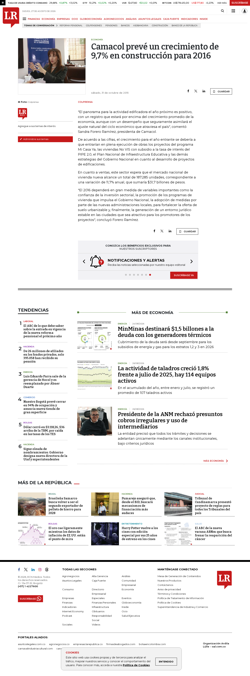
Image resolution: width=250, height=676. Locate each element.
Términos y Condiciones (172, 593)
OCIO (75, 19)
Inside (125, 606)
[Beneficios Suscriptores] (233, 11)
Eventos (126, 598)
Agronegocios (70, 576)
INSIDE (204, 19)
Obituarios (98, 611)
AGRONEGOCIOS (114, 19)
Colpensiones (94, 25)
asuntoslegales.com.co (31, 644)
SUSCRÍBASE (240, 2)
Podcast (67, 615)
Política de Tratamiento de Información (181, 598)
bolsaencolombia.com (152, 644)
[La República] (11, 17)
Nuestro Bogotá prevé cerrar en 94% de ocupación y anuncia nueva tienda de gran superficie (44, 407)
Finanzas (67, 602)
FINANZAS (34, 19)
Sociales (67, 624)
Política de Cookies (136, 665)
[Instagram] (41, 570)
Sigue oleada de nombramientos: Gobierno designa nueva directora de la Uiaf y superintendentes (45, 454)
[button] (83, 261)
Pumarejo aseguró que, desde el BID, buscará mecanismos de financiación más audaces (139, 506)
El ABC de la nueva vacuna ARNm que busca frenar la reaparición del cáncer (213, 533)
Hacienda (28, 346)
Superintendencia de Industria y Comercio (183, 606)
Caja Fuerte (99, 580)
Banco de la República (184, 25)
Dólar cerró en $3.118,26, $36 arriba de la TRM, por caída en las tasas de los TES (44, 430)
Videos (96, 624)
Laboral (28, 321)
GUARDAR (223, 91)
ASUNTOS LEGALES (149, 19)
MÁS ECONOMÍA (214, 460)
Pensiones (111, 25)
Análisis (126, 576)
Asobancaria (140, 25)
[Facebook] (188, 91)
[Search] (222, 11)
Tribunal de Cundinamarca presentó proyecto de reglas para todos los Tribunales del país (213, 506)
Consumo (68, 589)
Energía (28, 372)
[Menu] (25, 18)
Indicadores (69, 606)
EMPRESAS (63, 19)
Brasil (52, 494)
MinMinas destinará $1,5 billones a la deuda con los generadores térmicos (166, 332)
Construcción (160, 25)
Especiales (98, 598)
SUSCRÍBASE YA (184, 275)
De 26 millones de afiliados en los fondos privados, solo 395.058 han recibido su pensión (43, 356)
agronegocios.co (59, 644)
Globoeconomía (131, 602)
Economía (128, 589)
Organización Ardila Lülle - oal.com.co (216, 645)
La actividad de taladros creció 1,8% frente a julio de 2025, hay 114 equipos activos (167, 374)
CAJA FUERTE (171, 19)
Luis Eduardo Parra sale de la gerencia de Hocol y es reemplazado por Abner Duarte (44, 382)
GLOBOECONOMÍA (91, 19)
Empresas (68, 598)
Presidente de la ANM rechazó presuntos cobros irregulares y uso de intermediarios (170, 420)
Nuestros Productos (169, 580)
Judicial (199, 494)
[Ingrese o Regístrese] (244, 11)
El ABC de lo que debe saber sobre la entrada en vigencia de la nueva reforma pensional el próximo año (44, 331)
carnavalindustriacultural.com (35, 648)
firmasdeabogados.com (120, 644)
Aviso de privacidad (169, 589)
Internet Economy (73, 611)
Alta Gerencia (100, 576)
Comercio (29, 397)
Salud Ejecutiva (131, 615)
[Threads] (48, 570)
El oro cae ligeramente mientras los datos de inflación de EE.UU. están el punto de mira (66, 533)
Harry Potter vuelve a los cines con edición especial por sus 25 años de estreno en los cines (140, 533)
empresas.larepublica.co (88, 644)
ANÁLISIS (131, 19)
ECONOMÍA (48, 19)
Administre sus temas (35, 139)
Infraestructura (100, 606)
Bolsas (27, 422)
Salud (198, 523)
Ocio (125, 611)
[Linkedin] (204, 91)
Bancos (125, 25)
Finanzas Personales (104, 602)
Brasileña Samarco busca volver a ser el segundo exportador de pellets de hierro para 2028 (65, 506)
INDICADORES (189, 19)
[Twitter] (195, 91)
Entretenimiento (132, 523)
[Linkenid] (34, 570)
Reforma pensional (71, 25)
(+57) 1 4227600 (28, 586)
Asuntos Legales (71, 580)
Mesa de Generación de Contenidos (179, 576)
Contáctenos (165, 584)
